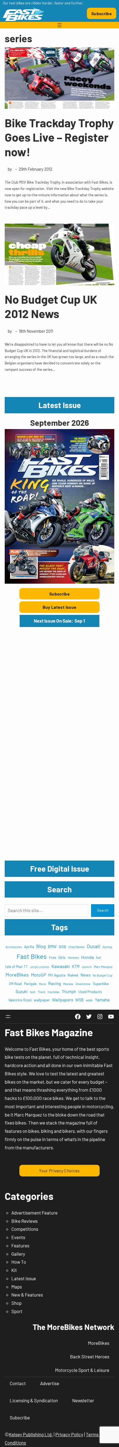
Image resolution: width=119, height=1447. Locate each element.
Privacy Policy (69, 1434)
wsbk (89, 1000)
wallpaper (42, 1000)
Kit (14, 1270)
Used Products (90, 991)
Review (68, 984)
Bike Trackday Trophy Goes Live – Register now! (59, 137)
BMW (52, 946)
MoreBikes (17, 975)
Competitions (24, 1229)
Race (42, 984)
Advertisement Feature (34, 1212)
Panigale (30, 984)
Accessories (14, 947)
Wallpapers (62, 999)
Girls (62, 957)
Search (102, 910)
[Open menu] (59, 25)
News (85, 974)
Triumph (69, 991)
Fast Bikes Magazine (49, 1032)
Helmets (73, 957)
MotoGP (38, 974)
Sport (16, 1311)
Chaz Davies (76, 947)
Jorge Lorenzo (39, 967)
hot (98, 957)
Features (20, 1245)
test (32, 992)
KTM (75, 966)
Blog (41, 946)
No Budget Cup (102, 975)
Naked (73, 975)
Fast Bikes (32, 956)
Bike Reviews (24, 1221)
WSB (79, 1000)
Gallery (18, 1253)
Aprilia (29, 947)
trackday (54, 992)
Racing (54, 983)
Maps (16, 1286)
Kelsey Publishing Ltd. (31, 1434)
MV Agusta (56, 975)
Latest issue (23, 1278)
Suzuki (21, 991)
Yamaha (102, 999)
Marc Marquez (103, 967)
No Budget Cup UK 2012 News (51, 306)
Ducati (93, 946)
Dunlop (107, 947)
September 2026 (59, 422)
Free (52, 957)
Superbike (101, 983)
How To (18, 1262)
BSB (62, 946)
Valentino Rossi (20, 1000)
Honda (87, 957)
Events (18, 1237)
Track (41, 992)
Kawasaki (60, 966)
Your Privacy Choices (59, 1170)
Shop (16, 1303)
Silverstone (83, 984)
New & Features (27, 1294)
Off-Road (15, 984)
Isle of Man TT (16, 966)
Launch (87, 967)
